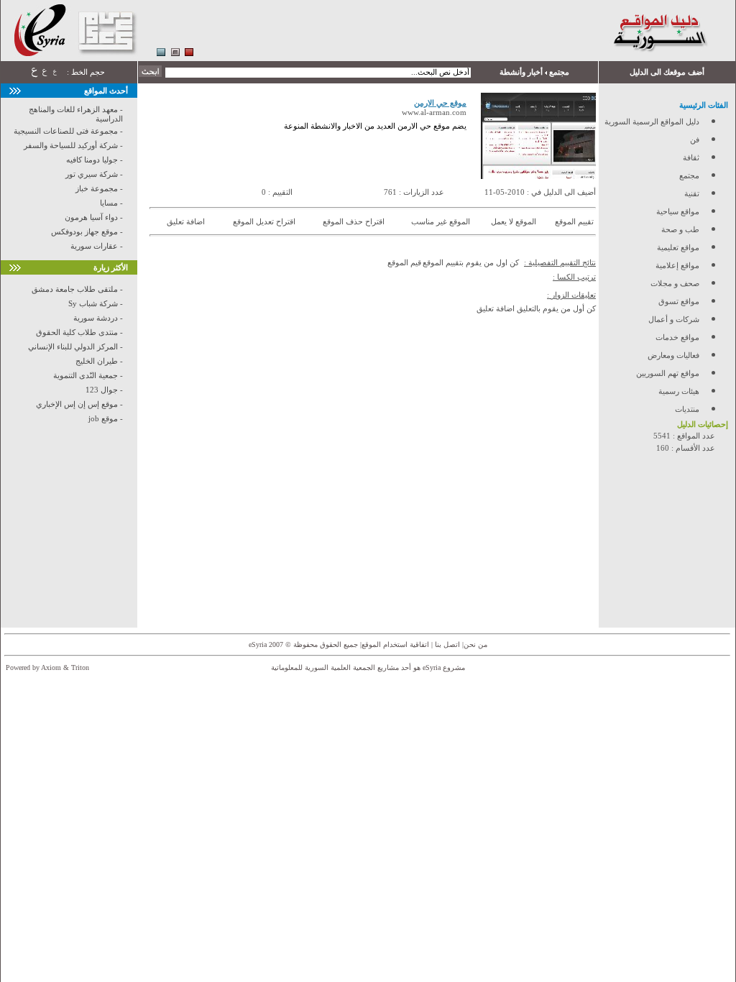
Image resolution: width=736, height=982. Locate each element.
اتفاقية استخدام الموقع (395, 644)
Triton (80, 667)
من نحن (475, 644)
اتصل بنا (446, 644)
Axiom (51, 667)
